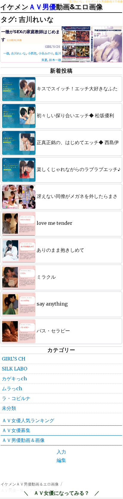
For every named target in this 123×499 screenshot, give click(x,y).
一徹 (6, 53)
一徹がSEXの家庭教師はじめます (30, 35)
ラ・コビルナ (16, 398)
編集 (61, 460)
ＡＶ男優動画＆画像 (23, 440)
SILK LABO (14, 369)
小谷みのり (45, 53)
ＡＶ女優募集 (16, 430)
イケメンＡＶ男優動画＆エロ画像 (30, 484)
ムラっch (12, 388)
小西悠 (32, 53)
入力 (61, 452)
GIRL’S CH (52, 47)
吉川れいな (18, 53)
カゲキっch (14, 379)
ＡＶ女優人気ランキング (28, 420)
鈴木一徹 (55, 60)
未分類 (9, 408)
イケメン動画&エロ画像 (51, 7)
